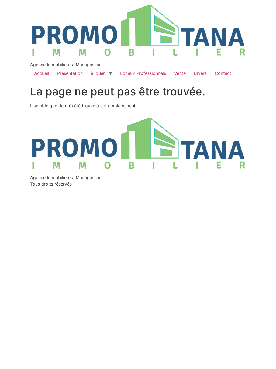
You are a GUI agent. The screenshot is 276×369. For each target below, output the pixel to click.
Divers (200, 73)
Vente (180, 73)
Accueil (41, 73)
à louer (98, 73)
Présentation (70, 73)
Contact (223, 73)
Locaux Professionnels (143, 73)
